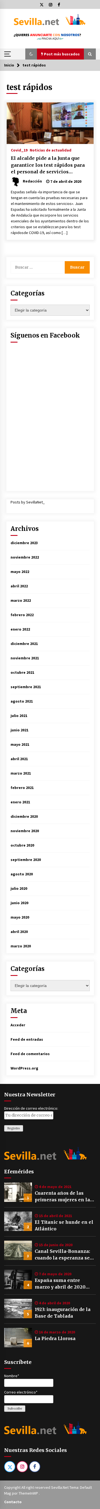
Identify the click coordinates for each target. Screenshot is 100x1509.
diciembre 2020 (24, 816)
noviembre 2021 (25, 657)
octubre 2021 (22, 672)
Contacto (13, 1501)
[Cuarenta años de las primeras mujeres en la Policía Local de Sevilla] (18, 1192)
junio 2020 (19, 902)
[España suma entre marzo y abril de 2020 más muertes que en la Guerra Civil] (18, 1279)
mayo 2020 (20, 917)
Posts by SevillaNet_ (28, 502)
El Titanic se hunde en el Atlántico (64, 1225)
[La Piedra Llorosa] (18, 1337)
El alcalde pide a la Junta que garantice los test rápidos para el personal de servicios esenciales (48, 165)
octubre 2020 (22, 845)
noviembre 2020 (25, 830)
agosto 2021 (22, 701)
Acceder (18, 1024)
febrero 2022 (22, 614)
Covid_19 (19, 150)
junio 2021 (19, 729)
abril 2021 (19, 758)
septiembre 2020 (26, 859)
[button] (31, 54)
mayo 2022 (20, 571)
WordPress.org (24, 1068)
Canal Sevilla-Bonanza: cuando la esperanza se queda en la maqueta (62, 1254)
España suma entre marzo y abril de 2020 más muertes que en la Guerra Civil (61, 1283)
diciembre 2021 (24, 643)
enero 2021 (20, 802)
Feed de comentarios (30, 1053)
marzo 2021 (21, 773)
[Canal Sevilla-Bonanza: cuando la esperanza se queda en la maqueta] (18, 1250)
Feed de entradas (27, 1039)
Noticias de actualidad (50, 150)
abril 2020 (19, 931)
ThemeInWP (29, 1493)
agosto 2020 (22, 874)
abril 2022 (19, 585)
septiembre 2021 (26, 686)
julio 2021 (19, 715)
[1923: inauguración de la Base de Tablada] (18, 1308)
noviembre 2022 (25, 557)
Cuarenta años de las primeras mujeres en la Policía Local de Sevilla (62, 1196)
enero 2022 (20, 629)
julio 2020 (19, 888)
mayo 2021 (20, 744)
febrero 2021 (22, 787)
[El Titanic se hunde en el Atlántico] (18, 1221)
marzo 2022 (21, 600)
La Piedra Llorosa (55, 1338)
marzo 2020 (21, 946)
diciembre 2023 (24, 542)
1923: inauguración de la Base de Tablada (63, 1313)
